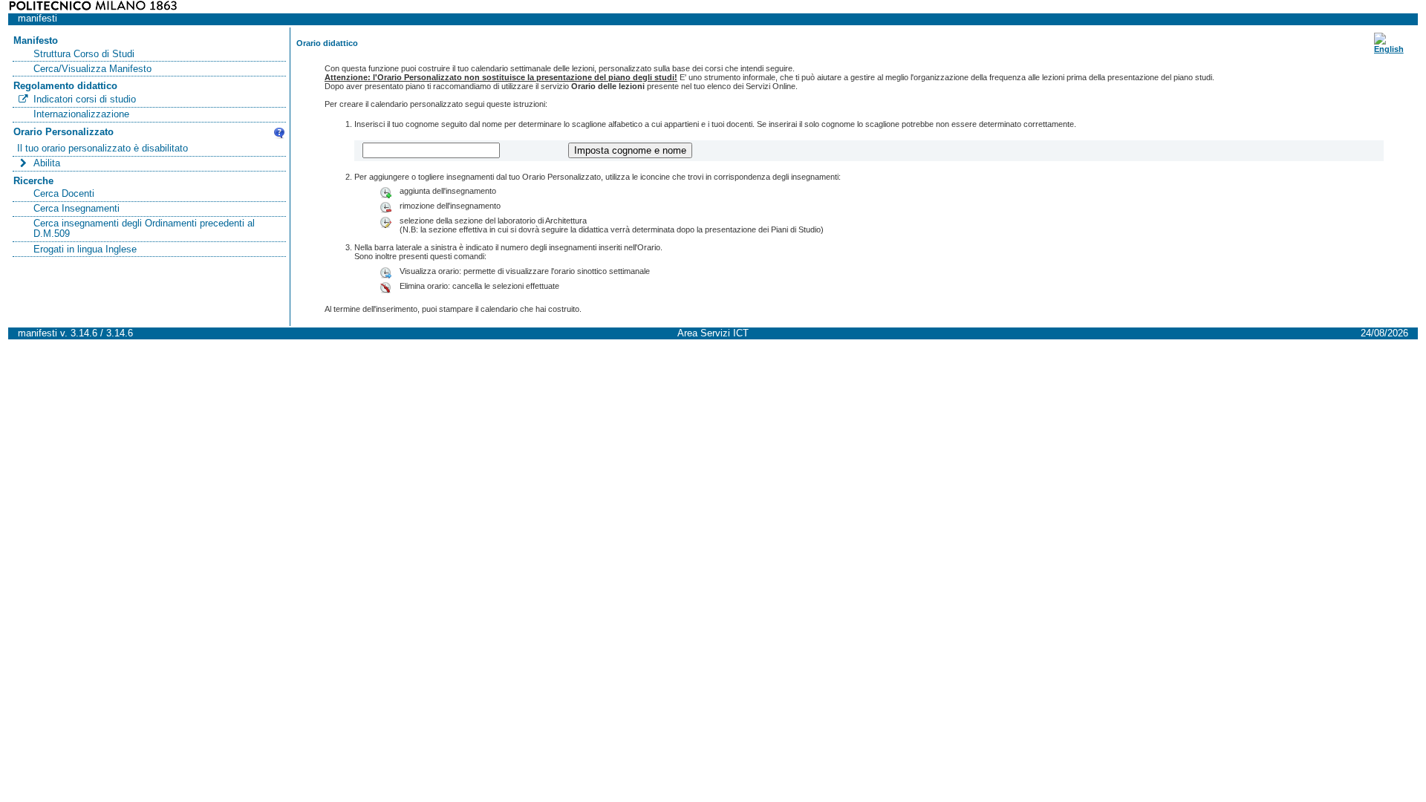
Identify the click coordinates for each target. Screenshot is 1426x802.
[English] (1389, 49)
